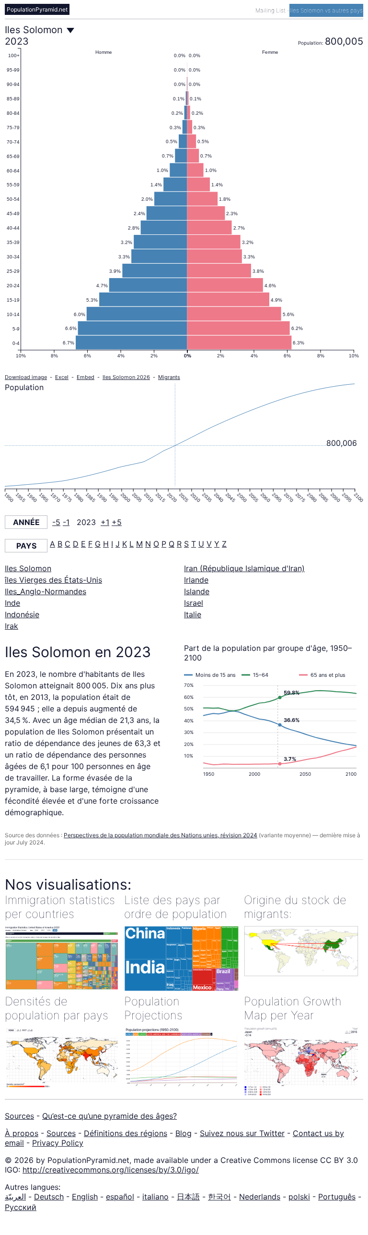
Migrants (169, 377)
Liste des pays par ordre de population (175, 907)
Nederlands (259, 1196)
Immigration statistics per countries (60, 907)
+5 (117, 522)
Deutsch (49, 1196)
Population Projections (153, 1008)
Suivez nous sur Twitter (242, 1133)
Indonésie (22, 614)
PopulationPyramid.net (37, 9)
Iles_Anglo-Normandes (45, 591)
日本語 (188, 1196)
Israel (193, 603)
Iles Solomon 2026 (126, 377)
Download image (26, 377)
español (120, 1196)
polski (299, 1196)
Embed (85, 377)
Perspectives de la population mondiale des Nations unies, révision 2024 (160, 835)
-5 (56, 522)
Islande (196, 591)
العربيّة (15, 1196)
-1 (66, 522)
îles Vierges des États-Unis (53, 580)
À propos (21, 1133)
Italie (192, 614)
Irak (11, 626)
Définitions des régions (125, 1133)
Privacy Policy (57, 1143)
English (85, 1196)
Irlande (196, 580)
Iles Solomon (28, 568)
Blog (183, 1133)
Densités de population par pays (56, 1008)
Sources (19, 1116)
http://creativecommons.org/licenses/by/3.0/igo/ (111, 1169)
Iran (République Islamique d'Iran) (244, 568)
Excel (62, 377)
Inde (12, 603)
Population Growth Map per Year (293, 1008)
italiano (155, 1196)
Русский (20, 1207)
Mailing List (271, 10)
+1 (105, 522)
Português (337, 1196)
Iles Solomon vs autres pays (326, 10)
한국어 (219, 1196)
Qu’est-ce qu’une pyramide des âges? (109, 1116)
